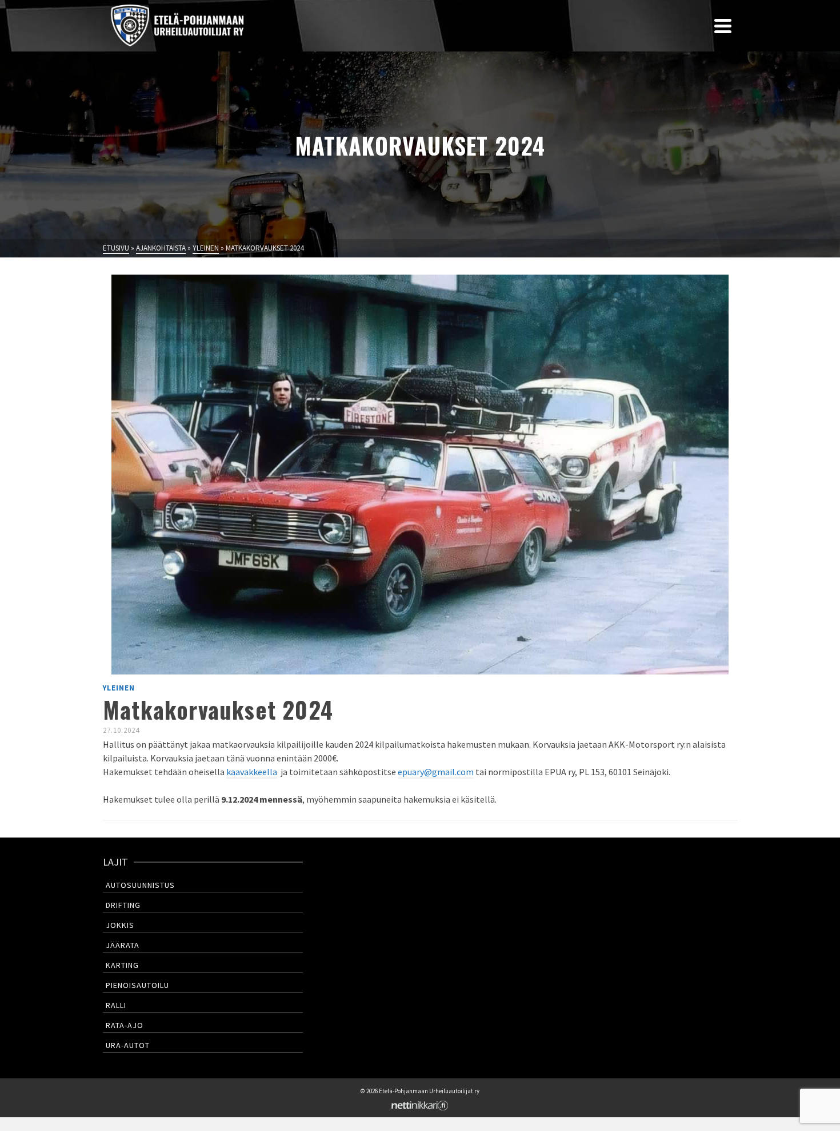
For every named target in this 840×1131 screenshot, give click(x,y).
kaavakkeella (251, 771)
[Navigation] (723, 25)
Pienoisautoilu (137, 985)
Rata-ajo (124, 1025)
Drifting (123, 905)
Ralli (116, 1005)
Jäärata (122, 945)
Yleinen (119, 688)
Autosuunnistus (140, 885)
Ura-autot (128, 1045)
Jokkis (120, 925)
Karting (122, 965)
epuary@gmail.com (436, 771)
